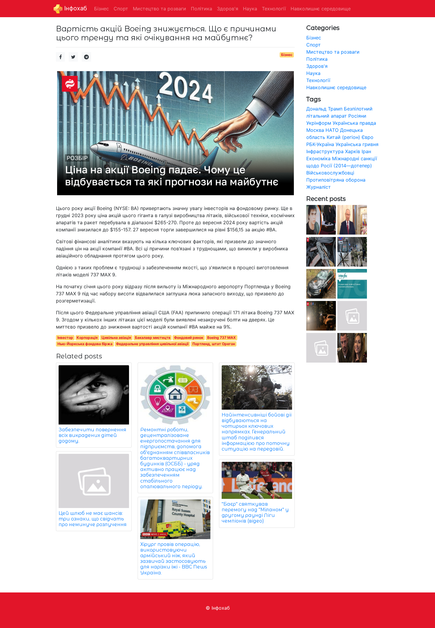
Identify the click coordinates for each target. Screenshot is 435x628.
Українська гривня (357, 144)
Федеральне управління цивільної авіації (152, 344)
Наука (313, 73)
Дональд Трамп (324, 109)
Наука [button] (250, 9)
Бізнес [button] (101, 9)
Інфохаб (74, 8)
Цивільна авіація (116, 337)
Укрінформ (318, 123)
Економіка (318, 158)
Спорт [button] (121, 9)
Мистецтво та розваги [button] (159, 9)
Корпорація (87, 337)
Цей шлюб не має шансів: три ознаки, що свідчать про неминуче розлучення (93, 518)
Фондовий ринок (188, 337)
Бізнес (286, 54)
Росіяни (357, 116)
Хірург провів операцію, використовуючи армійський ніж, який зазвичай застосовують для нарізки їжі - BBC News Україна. (173, 559)
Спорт (313, 45)
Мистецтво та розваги (333, 52)
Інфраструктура (325, 151)
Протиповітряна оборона (335, 180)
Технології (318, 80)
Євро (367, 137)
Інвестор (65, 337)
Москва (315, 130)
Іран (366, 151)
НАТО (332, 130)
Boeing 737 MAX (221, 337)
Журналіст (318, 187)
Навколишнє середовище (336, 87)
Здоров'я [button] (227, 9)
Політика (317, 59)
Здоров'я (317, 66)
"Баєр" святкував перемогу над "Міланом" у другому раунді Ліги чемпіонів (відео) (255, 512)
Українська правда (354, 123)
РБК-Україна (320, 144)
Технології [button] (274, 9)
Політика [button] (201, 9)
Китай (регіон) (343, 137)
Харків (352, 151)
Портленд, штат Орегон (213, 344)
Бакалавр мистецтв (152, 337)
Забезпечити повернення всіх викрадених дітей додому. (92, 435)
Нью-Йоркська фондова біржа (84, 344)
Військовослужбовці (330, 173)
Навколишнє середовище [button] (321, 9)
